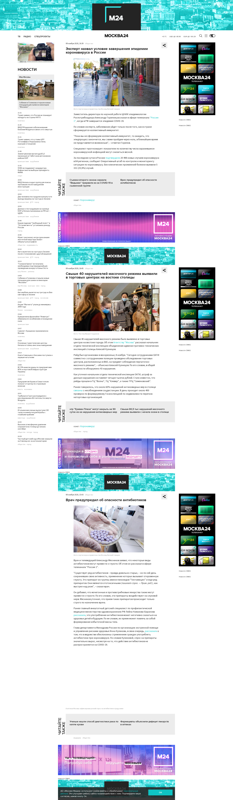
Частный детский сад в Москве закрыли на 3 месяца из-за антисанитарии (35, 440)
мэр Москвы (22, 286)
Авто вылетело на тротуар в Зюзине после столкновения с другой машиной (34, 252)
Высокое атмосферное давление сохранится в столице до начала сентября (32, 426)
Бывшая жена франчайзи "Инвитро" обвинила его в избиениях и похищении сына (35, 318)
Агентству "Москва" (124, 342)
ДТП (31, 202)
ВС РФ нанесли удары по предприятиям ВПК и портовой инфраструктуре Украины (35, 369)
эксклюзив (44, 298)
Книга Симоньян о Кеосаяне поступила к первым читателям (35, 356)
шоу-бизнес (22, 271)
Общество (89, 43)
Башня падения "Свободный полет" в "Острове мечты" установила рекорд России (34, 225)
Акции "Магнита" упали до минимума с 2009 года (34, 305)
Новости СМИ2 (64, 246)
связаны (78, 390)
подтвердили (112, 158)
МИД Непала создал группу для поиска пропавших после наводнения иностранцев (34, 184)
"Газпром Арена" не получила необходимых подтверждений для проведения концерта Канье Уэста (33, 266)
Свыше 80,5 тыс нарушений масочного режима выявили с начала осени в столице (144, 411)
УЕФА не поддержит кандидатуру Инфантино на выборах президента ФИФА (33, 170)
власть (20, 389)
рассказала (80, 615)
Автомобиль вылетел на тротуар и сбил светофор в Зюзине (35, 293)
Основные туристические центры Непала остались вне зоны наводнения (35, 344)
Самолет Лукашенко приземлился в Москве (33, 332)
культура (31, 286)
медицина (77, 738)
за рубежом (34, 161)
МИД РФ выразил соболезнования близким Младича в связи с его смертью (35, 128)
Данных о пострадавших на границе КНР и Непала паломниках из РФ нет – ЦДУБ (34, 211)
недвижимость (32, 245)
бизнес (20, 310)
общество (21, 245)
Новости (27, 69)
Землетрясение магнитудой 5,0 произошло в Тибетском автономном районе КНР (34, 155)
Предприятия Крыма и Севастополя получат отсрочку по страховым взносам (33, 383)
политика (21, 121)
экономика (28, 310)
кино (38, 286)
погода (29, 432)
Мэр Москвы (24, 77)
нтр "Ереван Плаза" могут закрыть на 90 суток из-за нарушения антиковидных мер (93, 411)
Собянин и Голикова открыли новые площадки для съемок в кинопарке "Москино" (35, 104)
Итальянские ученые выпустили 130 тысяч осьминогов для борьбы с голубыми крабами (33, 412)
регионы (31, 271)
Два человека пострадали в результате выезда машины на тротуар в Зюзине (35, 197)
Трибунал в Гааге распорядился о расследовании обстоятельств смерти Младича (34, 398)
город (36, 202)
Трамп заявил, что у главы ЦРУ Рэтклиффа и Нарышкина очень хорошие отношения (32, 141)
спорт (20, 176)
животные (21, 418)
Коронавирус (87, 200)
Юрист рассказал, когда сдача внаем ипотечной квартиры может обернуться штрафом (33, 239)
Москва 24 (116, 36)
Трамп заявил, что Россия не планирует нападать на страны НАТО (35, 116)
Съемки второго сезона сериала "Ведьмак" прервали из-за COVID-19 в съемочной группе (91, 183)
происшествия (23, 161)
